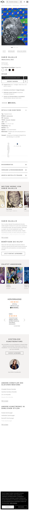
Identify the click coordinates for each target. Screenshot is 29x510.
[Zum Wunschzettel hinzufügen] (26, 81)
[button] (27, 2)
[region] (14, 320)
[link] (21, 1)
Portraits (8, 119)
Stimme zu (8, 507)
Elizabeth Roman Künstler (8, 389)
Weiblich (13, 119)
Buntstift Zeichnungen (7, 418)
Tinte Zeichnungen (6, 421)
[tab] (14, 110)
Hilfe (4, 51)
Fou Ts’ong (9, 209)
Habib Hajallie (9, 57)
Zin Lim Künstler (6, 394)
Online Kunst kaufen (6, 5)
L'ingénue (8, 285)
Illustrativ (6, 117)
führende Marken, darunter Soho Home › (13, 98)
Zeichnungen (16, 5)
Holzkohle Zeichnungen (8, 415)
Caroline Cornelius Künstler (9, 392)
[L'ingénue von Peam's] (14, 275)
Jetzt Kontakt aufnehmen (13, 253)
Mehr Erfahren (13, 503)
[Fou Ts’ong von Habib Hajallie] (14, 199)
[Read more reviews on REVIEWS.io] (14, 308)
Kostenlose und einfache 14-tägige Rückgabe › (14, 90)
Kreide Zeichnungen (7, 413)
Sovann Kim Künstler (7, 397)
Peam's (8, 286)
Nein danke (21, 507)
